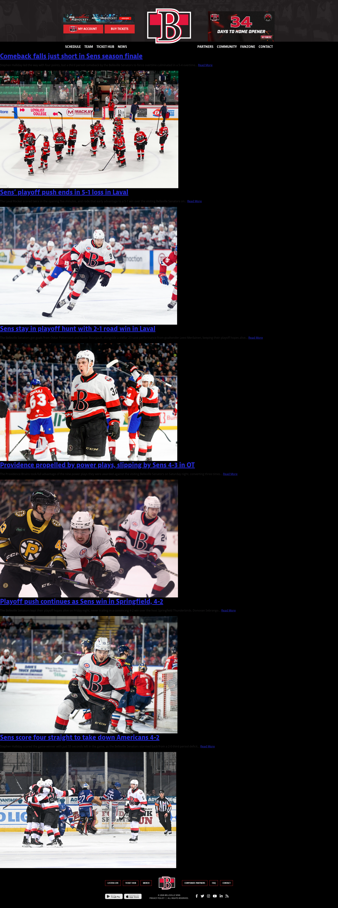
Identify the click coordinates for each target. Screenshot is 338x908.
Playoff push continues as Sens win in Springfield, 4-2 (81, 601)
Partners (205, 46)
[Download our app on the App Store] (133, 896)
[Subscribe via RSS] (227, 896)
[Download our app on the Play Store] (114, 896)
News (122, 46)
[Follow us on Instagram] (208, 896)
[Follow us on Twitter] (202, 896)
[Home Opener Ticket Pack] (241, 26)
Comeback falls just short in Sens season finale (71, 56)
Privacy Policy (156, 898)
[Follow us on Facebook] (197, 896)
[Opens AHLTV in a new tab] (99, 18)
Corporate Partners (194, 883)
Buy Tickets (119, 29)
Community (227, 46)
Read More (205, 65)
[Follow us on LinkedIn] (221, 896)
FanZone (247, 46)
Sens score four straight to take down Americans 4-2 (79, 737)
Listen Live (113, 883)
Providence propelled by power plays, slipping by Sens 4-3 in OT (97, 464)
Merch (146, 883)
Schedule (73, 46)
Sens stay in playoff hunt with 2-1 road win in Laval (77, 328)
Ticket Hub (105, 46)
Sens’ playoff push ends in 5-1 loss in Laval (64, 192)
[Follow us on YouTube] (215, 896)
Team (88, 46)
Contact (266, 46)
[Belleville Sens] (169, 25)
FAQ (214, 883)
